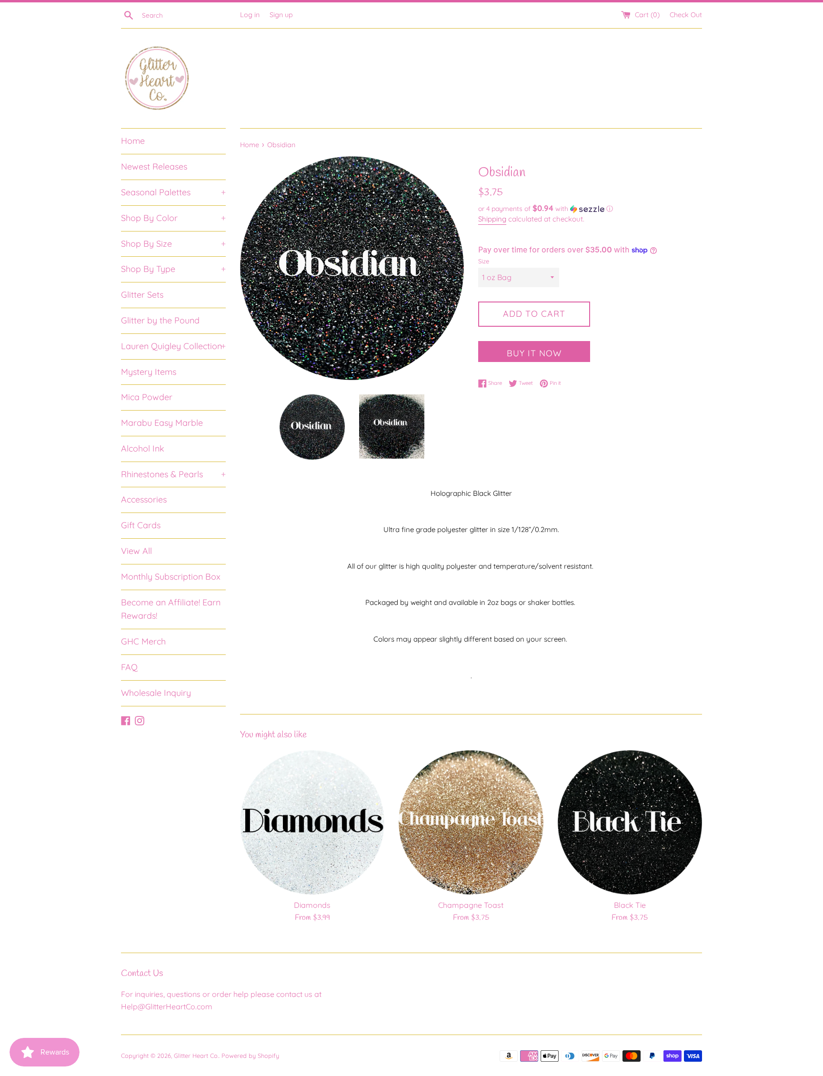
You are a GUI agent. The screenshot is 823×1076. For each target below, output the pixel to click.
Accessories (144, 499)
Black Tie (630, 905)
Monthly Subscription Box (171, 576)
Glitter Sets (142, 294)
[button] (590, 208)
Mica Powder (146, 397)
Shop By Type (173, 268)
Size (483, 261)
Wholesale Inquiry (156, 692)
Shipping (492, 218)
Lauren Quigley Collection (173, 346)
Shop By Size (173, 243)
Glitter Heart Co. (196, 1055)
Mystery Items (148, 371)
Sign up (281, 14)
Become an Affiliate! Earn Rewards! (171, 609)
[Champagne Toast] (471, 822)
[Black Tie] (630, 822)
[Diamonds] (312, 822)
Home (133, 140)
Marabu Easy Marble (162, 422)
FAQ (129, 667)
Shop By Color (173, 217)
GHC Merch (143, 641)
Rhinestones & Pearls (173, 474)
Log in (250, 14)
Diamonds (312, 905)
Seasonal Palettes (173, 192)
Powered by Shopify (250, 1055)
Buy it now (534, 353)
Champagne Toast (470, 905)
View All (136, 550)
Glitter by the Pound (160, 320)
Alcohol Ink (142, 448)
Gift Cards (141, 525)
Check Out (686, 14)
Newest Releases (154, 166)
